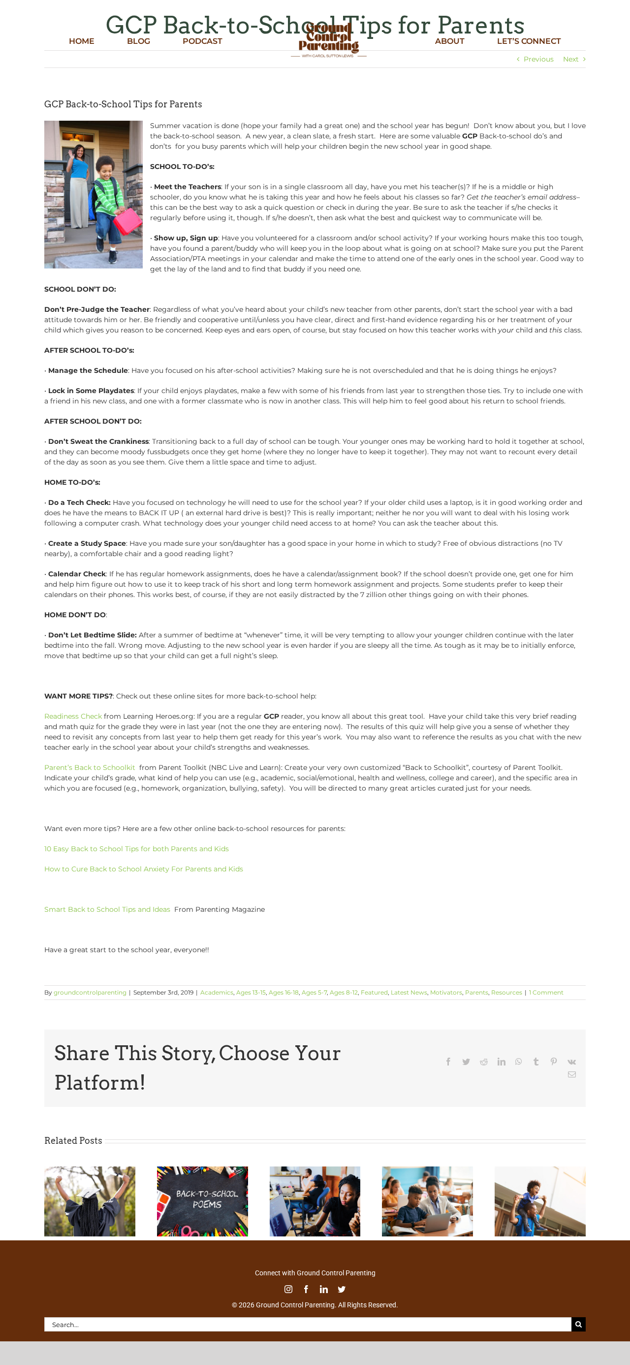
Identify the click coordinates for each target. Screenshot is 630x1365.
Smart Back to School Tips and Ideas (108, 909)
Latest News (409, 992)
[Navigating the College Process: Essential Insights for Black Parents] (315, 1170)
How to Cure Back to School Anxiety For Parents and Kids (143, 869)
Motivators (446, 992)
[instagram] (288, 1289)
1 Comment (546, 992)
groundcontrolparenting (90, 992)
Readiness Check (73, 716)
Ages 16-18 (284, 992)
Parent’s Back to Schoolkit (90, 767)
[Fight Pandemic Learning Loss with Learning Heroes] (427, 1170)
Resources (506, 992)
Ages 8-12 (344, 992)
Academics (216, 992)
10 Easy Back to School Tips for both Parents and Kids (136, 848)
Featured (374, 992)
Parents (476, 992)
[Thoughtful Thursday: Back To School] (202, 1170)
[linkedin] (324, 1289)
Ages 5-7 (314, 992)
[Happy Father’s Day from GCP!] (540, 1170)
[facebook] (306, 1289)
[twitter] (342, 1289)
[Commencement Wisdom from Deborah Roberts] (89, 1170)
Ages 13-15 (251, 992)
